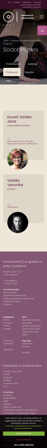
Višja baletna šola (11, 301)
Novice (6, 319)
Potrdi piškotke (23, 433)
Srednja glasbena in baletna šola (18, 298)
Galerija (32, 63)
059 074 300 (11, 283)
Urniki (6, 401)
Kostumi (26, 346)
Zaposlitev (8, 349)
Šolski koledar (9, 398)
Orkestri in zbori (11, 383)
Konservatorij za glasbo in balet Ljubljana (22, 264)
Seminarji (7, 395)
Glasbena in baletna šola (14, 295)
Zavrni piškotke (23, 439)
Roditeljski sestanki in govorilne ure (20, 410)
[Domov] (8, 19)
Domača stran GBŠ (12, 371)
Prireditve (8, 322)
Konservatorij (9, 292)
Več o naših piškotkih (24, 445)
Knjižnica (7, 304)
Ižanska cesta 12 (11, 271)
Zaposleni (8, 343)
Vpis (8, 80)
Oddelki (7, 380)
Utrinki (6, 325)
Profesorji (12, 72)
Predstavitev (13, 63)
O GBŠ (6, 374)
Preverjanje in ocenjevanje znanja (19, 413)
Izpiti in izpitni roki (12, 407)
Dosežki (29, 72)
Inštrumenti (27, 343)
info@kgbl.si (11, 280)
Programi (7, 377)
